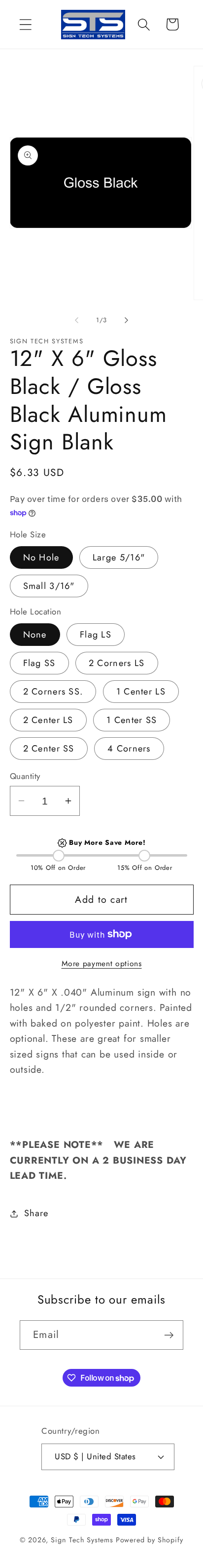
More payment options (102, 963)
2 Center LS (48, 720)
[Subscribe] (169, 1335)
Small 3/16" (49, 586)
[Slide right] (126, 320)
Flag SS (39, 663)
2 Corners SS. (53, 691)
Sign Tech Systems (82, 1540)
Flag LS (95, 634)
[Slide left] (76, 320)
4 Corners (129, 748)
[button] (25, 24)
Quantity (25, 776)
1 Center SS (131, 720)
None (35, 634)
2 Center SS (48, 748)
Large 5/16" (119, 557)
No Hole (41, 557)
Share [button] (36, 1213)
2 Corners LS (117, 663)
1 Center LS (141, 691)
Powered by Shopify (149, 1540)
